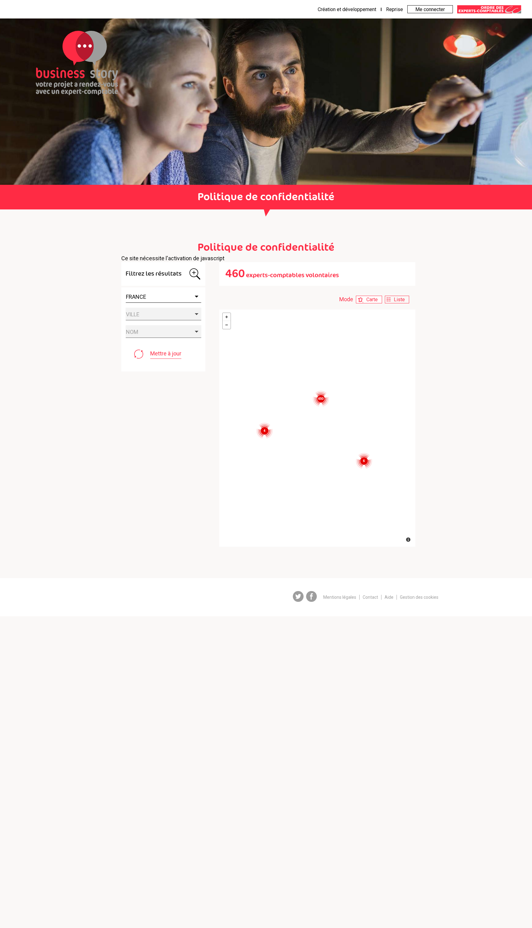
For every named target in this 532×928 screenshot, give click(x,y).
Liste (399, 299)
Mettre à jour (165, 353)
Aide (389, 597)
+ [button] (227, 317)
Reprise (394, 9)
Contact (370, 597)
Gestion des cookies (419, 597)
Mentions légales (339, 597)
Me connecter (430, 9)
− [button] (227, 325)
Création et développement (347, 9)
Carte (372, 299)
